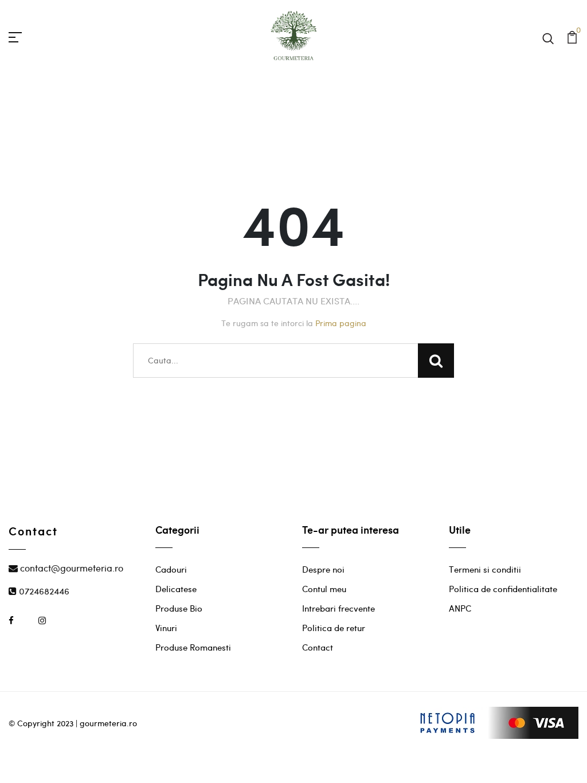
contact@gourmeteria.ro (70, 568)
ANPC (460, 608)
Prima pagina (340, 323)
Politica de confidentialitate (503, 588)
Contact (317, 647)
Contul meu (324, 588)
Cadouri (171, 569)
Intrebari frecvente (338, 608)
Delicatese (176, 588)
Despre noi (323, 569)
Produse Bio (178, 608)
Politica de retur (333, 627)
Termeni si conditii (485, 569)
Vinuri (166, 627)
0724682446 (43, 591)
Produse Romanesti (193, 647)
